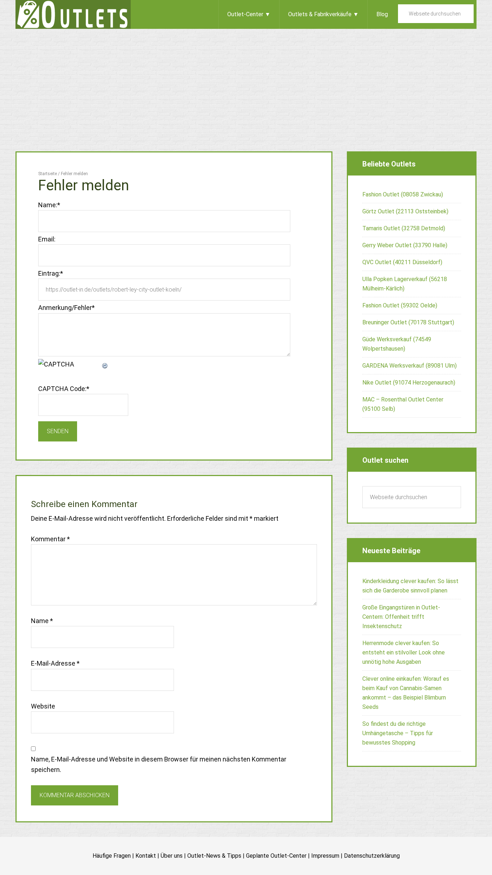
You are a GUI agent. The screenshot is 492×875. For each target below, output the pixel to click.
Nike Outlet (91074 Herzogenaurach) (408, 382)
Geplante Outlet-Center (276, 855)
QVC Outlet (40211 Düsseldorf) (402, 262)
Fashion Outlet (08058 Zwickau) (402, 194)
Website (43, 706)
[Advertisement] (246, 82)
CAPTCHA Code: (63, 388)
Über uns (172, 855)
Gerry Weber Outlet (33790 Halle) (404, 245)
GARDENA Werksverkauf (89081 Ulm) (409, 365)
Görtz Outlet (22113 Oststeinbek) (405, 211)
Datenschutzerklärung (372, 855)
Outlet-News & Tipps (214, 855)
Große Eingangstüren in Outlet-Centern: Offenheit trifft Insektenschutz (401, 617)
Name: (49, 205)
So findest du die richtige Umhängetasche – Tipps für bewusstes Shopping (397, 733)
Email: (46, 239)
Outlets (73, 14)
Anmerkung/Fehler (66, 307)
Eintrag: (50, 273)
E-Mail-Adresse (55, 663)
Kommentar (50, 539)
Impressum (325, 855)
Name (42, 621)
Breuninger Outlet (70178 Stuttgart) (408, 322)
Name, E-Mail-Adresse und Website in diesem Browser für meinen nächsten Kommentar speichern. (158, 764)
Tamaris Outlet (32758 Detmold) (403, 228)
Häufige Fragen (112, 855)
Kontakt (145, 855)
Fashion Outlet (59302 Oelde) (399, 305)
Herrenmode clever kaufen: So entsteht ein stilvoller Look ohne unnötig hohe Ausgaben (403, 652)
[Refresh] (105, 364)
